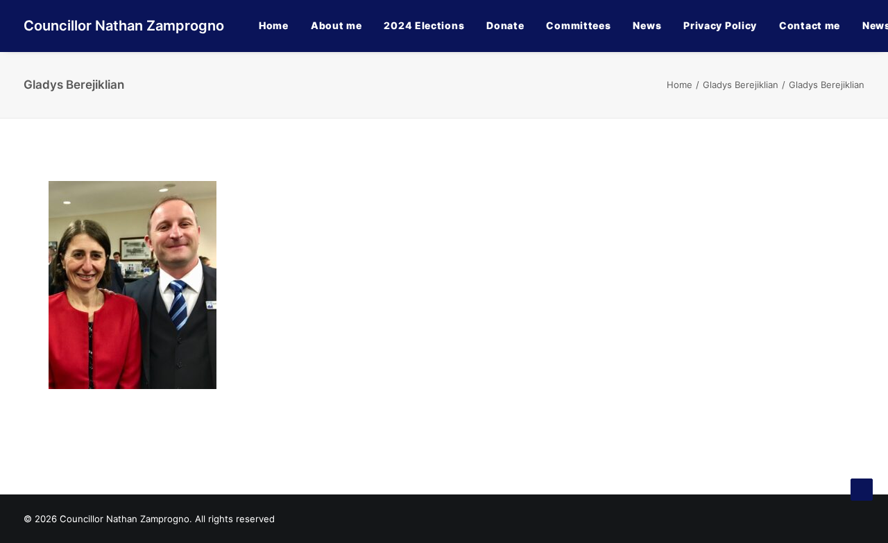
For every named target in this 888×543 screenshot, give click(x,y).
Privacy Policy (720, 25)
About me (336, 25)
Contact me (809, 25)
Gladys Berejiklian (740, 84)
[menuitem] (273, 25)
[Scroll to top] (862, 488)
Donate (505, 25)
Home (274, 25)
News (647, 25)
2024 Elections (424, 25)
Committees (578, 25)
